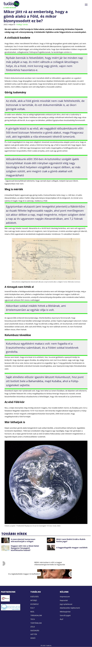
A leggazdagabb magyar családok (72, 547)
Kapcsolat (64, 600)
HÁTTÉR (33, 634)
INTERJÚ (33, 600)
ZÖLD (32, 627)
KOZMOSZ (34, 604)
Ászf (61, 619)
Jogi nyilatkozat (66, 604)
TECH (32, 619)
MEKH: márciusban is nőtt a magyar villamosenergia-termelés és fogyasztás (49, 563)
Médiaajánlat (65, 611)
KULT (32, 608)
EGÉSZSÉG (34, 596)
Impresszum (65, 596)
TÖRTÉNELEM (36, 623)
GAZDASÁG (34, 630)
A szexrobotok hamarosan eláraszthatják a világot (23, 540)
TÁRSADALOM (36, 615)
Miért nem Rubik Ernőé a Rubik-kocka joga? (71, 540)
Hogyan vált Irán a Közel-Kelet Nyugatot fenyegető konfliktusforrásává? (25, 548)
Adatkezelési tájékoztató (70, 608)
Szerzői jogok (65, 615)
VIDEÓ (32, 638)
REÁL (32, 611)
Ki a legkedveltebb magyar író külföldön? (24, 574)
